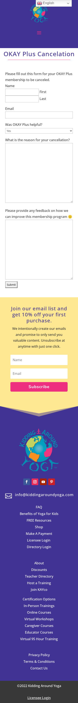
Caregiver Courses (39, 625)
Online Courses (39, 612)
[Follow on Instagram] (35, 481)
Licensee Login (39, 540)
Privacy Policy (39, 655)
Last (43, 98)
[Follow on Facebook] (26, 481)
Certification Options (39, 599)
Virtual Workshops (39, 619)
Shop (39, 527)
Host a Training (39, 583)
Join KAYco (39, 589)
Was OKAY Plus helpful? (23, 124)
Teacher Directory (39, 576)
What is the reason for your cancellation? (37, 140)
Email (9, 108)
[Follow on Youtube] (43, 481)
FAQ (39, 507)
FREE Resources (39, 520)
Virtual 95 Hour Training (39, 639)
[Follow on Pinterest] (51, 481)
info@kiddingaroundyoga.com (44, 494)
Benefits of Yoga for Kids (39, 513)
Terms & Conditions (39, 661)
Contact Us (39, 668)
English (48, 3)
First (43, 92)
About (39, 563)
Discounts (39, 569)
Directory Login (39, 547)
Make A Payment (39, 533)
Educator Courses (39, 632)
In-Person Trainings (39, 605)
